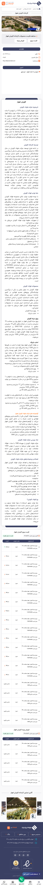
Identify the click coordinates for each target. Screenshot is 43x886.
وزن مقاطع (22, 834)
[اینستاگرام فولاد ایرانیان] (27, 855)
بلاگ (8, 834)
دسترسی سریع (36, 834)
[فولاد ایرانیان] (28, 827)
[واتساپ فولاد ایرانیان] (23, 855)
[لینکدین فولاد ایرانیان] (15, 855)
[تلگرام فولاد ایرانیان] (19, 855)
